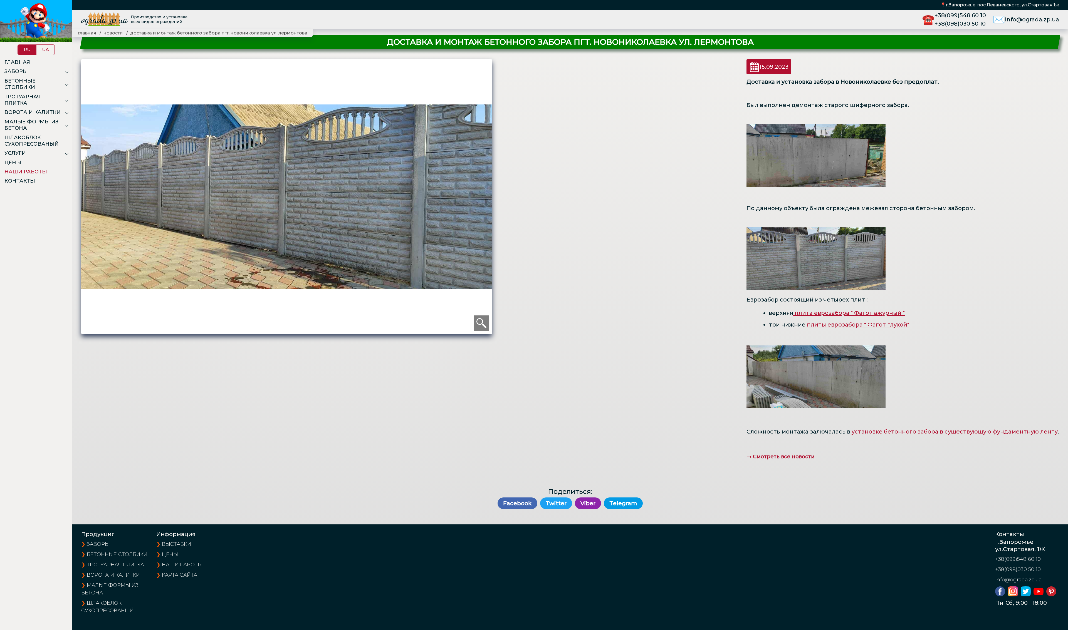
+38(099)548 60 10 (960, 15)
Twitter (556, 503)
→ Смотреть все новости (780, 457)
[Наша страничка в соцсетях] (1001, 594)
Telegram (623, 503)
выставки (176, 544)
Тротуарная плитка (22, 100)
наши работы (182, 565)
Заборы (16, 71)
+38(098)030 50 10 (960, 23)
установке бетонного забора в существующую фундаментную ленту (955, 431)
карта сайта (179, 575)
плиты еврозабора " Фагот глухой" (858, 324)
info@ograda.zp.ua (1032, 19)
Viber (587, 503)
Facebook (517, 503)
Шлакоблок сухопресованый (31, 141)
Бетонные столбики (20, 84)
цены (170, 554)
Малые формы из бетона (31, 125)
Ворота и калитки (32, 112)
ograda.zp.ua (104, 19)
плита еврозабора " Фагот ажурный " (850, 313)
